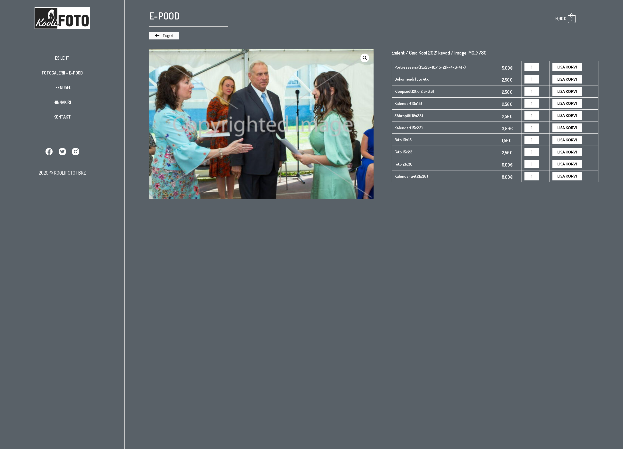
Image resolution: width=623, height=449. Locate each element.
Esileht (62, 58)
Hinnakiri (62, 102)
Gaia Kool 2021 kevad (429, 52)
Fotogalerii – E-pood (62, 72)
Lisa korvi (567, 67)
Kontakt (62, 117)
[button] (164, 35)
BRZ (82, 172)
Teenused (62, 87)
